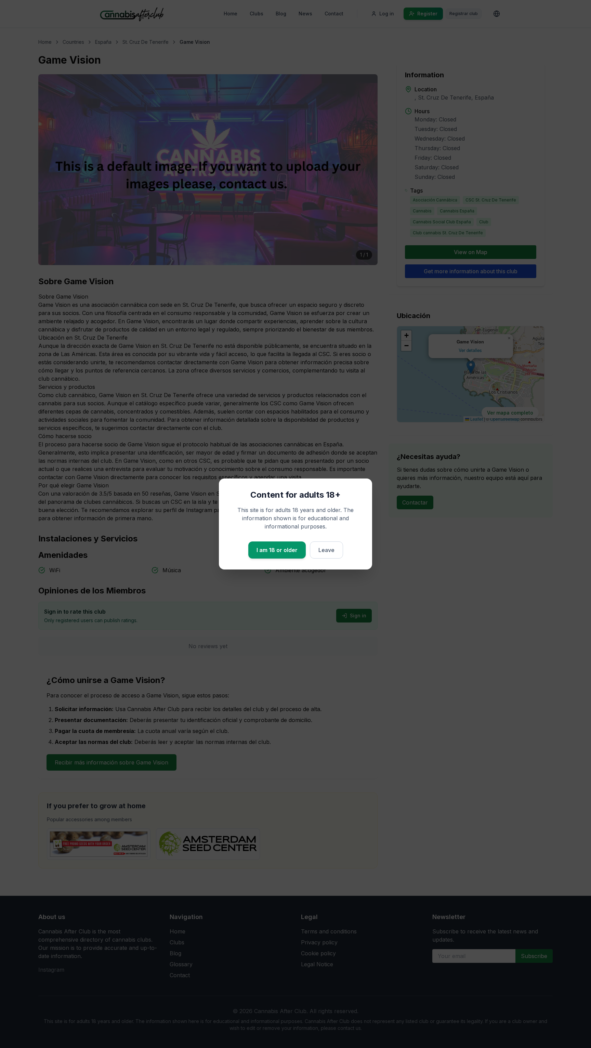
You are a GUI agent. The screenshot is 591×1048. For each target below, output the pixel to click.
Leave (326, 550)
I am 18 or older (277, 550)
